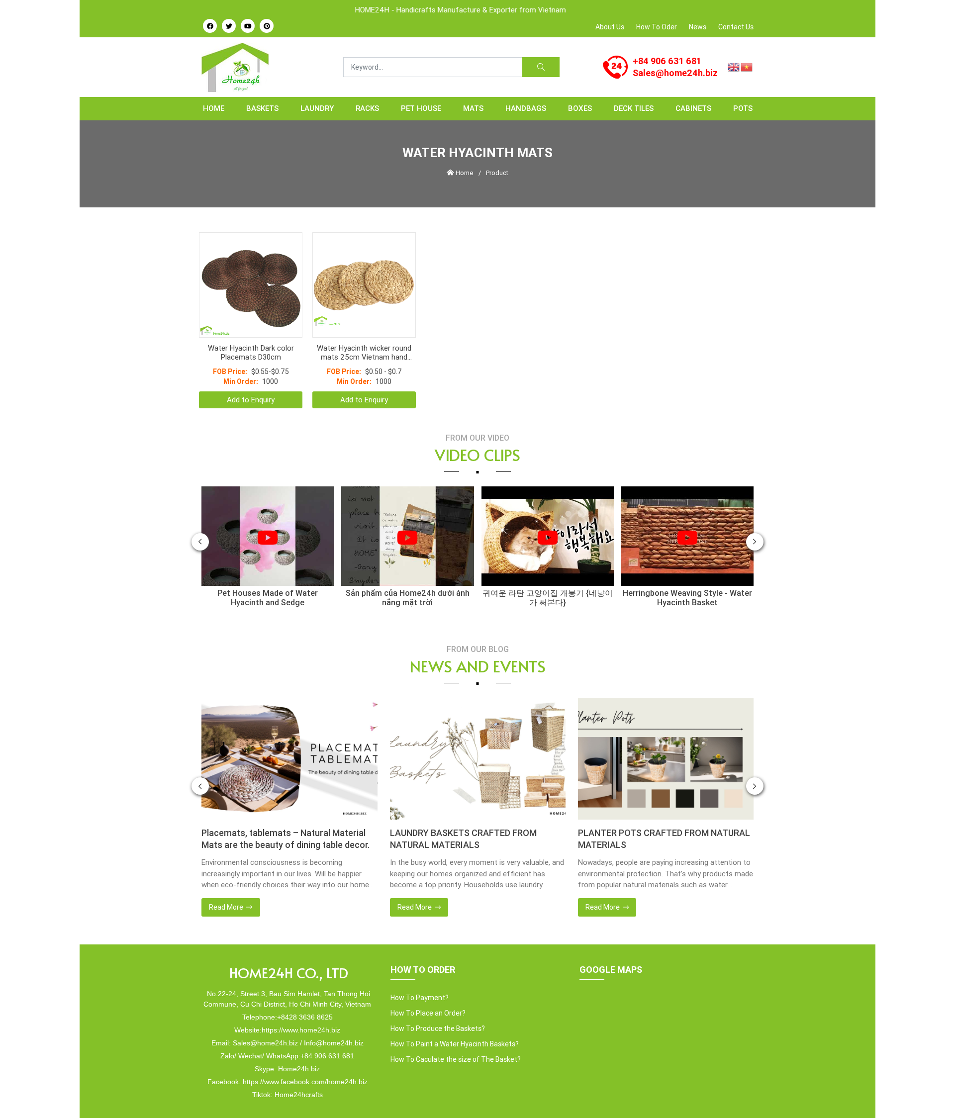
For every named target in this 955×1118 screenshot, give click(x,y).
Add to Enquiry (251, 374)
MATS (473, 108)
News (697, 26)
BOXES (580, 108)
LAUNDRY (317, 108)
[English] (734, 66)
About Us (609, 26)
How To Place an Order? (428, 988)
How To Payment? (419, 972)
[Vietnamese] (747, 66)
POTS (743, 108)
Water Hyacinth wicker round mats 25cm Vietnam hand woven (364, 328)
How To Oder (656, 26)
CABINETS (693, 108)
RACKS (367, 108)
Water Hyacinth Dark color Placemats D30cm (251, 328)
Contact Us (736, 26)
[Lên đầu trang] (933, 1093)
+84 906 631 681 (667, 61)
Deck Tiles (634, 108)
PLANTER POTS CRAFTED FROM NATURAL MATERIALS (664, 814)
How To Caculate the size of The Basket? (455, 1034)
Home (213, 108)
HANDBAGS (525, 108)
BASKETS (262, 108)
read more (227, 882)
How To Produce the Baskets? (437, 1003)
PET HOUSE (421, 108)
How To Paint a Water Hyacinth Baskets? (454, 1019)
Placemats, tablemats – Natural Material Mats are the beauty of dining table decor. (285, 814)
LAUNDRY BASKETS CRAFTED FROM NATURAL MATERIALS (463, 814)
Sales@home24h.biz (675, 73)
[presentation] (200, 517)
